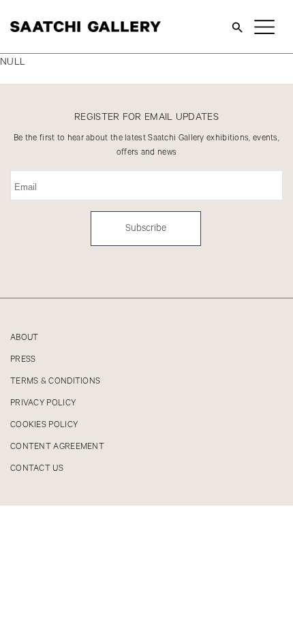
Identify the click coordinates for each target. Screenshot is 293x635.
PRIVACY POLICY (43, 403)
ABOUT (24, 337)
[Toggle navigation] (264, 27)
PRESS (23, 359)
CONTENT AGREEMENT (57, 447)
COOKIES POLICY (44, 425)
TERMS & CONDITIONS (55, 381)
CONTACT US (36, 468)
